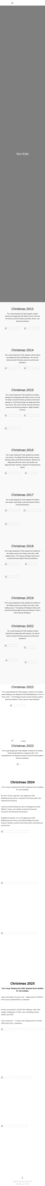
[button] (41, 3)
